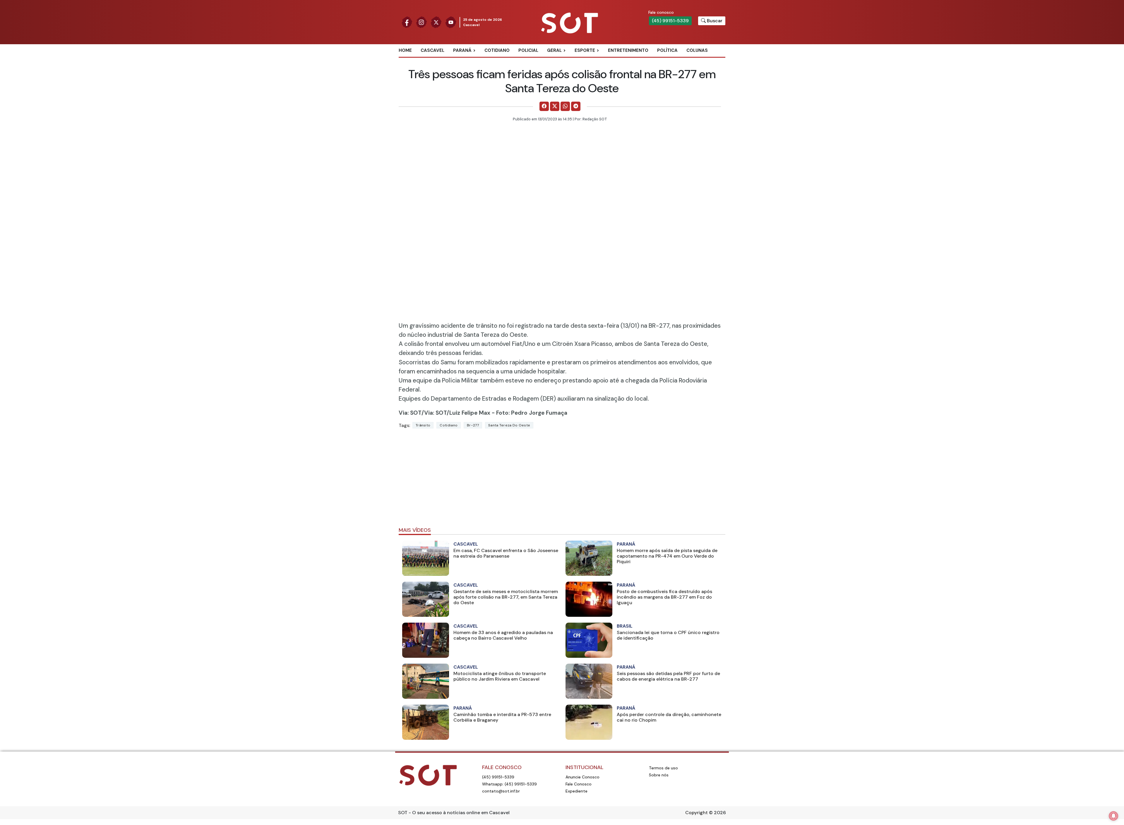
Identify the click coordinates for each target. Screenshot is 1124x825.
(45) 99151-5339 (670, 21)
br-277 (473, 425)
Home (405, 50)
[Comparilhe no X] (554, 106)
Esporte (585, 50)
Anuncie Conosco (582, 777)
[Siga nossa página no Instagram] (421, 22)
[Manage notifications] (1113, 816)
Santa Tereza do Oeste (509, 425)
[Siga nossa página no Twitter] (436, 22)
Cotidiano (497, 50)
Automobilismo (599, 60)
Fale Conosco (579, 784)
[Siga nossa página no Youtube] (451, 22)
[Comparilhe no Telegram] (575, 106)
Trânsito (423, 425)
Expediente (576, 791)
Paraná (462, 50)
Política (667, 50)
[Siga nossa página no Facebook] (407, 22)
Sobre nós (659, 775)
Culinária (564, 60)
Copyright (696, 812)
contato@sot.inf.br (501, 791)
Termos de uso (663, 768)
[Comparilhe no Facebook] (544, 106)
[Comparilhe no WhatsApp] (565, 106)
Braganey (471, 60)
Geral (554, 50)
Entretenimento (628, 50)
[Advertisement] (562, 480)
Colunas (697, 50)
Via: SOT (410, 412)
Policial (528, 50)
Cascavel (432, 50)
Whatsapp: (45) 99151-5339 (509, 784)
